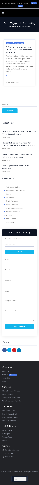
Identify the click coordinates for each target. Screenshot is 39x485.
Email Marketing (12, 201)
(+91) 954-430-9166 (12, 453)
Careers (5, 375)
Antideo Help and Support (15, 191)
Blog (4, 381)
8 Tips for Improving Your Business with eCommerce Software (19, 50)
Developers (6, 434)
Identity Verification (13, 212)
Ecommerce (10, 198)
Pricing (4, 440)
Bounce (8, 194)
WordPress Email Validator (11, 401)
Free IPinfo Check (8, 411)
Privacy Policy (7, 430)
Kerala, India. (10, 457)
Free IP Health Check (9, 414)
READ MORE (10, 75)
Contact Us (6, 378)
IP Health (9, 215)
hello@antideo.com (12, 450)
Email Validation (12, 205)
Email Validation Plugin (14, 208)
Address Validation (13, 187)
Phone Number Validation (11, 391)
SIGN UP (33, 3)
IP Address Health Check (11, 398)
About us (5, 371)
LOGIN (20, 6)
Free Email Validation (10, 417)
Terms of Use (7, 437)
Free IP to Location (9, 421)
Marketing (10, 222)
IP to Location (11, 219)
